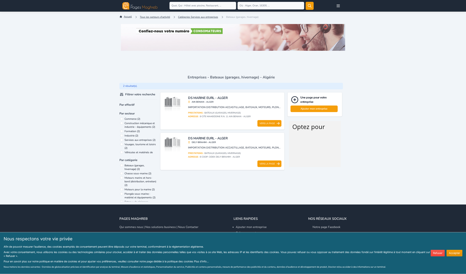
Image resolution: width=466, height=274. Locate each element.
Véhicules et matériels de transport (139, 154)
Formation (132, 131)
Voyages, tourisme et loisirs (140, 146)
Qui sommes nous (131, 227)
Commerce (132, 119)
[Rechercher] (310, 6)
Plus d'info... (201, 261)
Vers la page (267, 123)
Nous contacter (188, 227)
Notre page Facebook (326, 227)
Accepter (454, 253)
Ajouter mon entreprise (314, 108)
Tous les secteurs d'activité (155, 17)
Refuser (437, 253)
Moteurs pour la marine (140, 189)
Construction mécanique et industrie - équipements (140, 125)
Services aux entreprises (140, 140)
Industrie (131, 135)
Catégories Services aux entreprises (198, 17)
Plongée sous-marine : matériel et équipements (140, 195)
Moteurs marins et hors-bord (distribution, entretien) (140, 181)
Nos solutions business (160, 227)
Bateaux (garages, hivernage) (135, 167)
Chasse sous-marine (138, 173)
